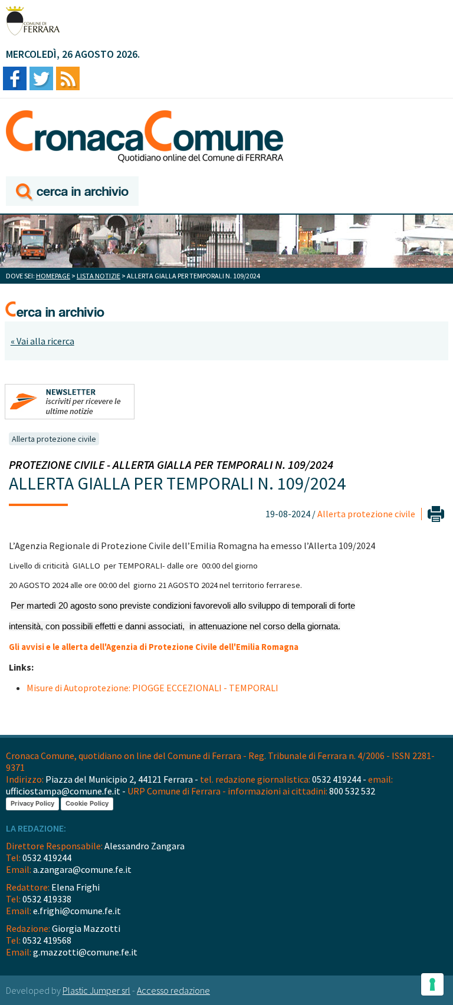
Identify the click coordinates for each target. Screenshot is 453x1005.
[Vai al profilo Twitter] (41, 79)
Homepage (53, 275)
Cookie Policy (87, 803)
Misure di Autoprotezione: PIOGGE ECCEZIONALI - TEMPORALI (152, 688)
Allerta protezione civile (54, 438)
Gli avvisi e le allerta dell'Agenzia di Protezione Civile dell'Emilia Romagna (153, 647)
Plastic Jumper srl (96, 990)
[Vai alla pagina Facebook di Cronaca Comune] (15, 79)
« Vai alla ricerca (42, 341)
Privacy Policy (32, 803)
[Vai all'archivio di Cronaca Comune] (72, 192)
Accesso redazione (173, 990)
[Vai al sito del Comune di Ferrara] (33, 20)
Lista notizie (98, 275)
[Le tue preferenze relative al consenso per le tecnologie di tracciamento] (432, 984)
